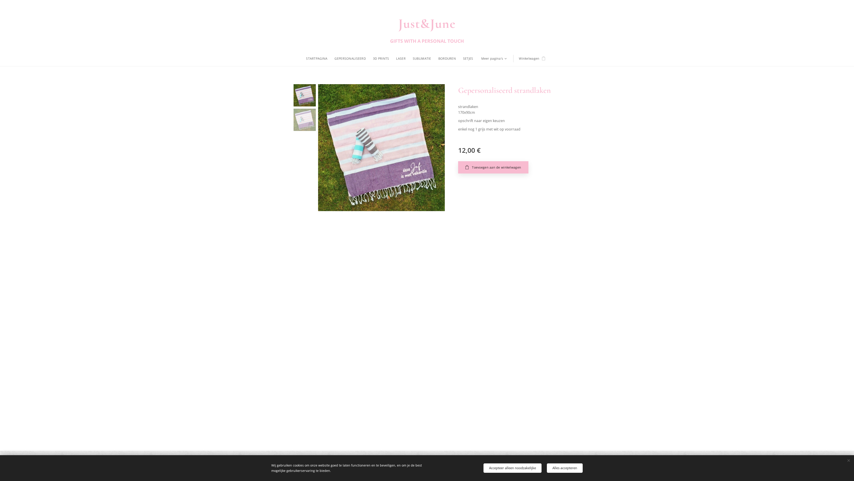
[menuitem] (318, 58)
